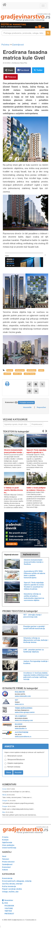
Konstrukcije (7, 878)
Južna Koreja (30, 374)
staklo (41, 370)
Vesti (4, 856)
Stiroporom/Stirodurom (16, 760)
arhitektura (31, 370)
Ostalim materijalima (15, 763)
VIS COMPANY (21, 716)
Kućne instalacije (9, 886)
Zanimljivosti (18, 44)
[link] (25, 17)
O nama (5, 837)
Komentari (9, 784)
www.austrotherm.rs (23, 737)
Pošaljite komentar (27, 403)
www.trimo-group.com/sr (25, 712)
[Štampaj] (7, 383)
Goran (4, 789)
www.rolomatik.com (23, 696)
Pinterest (11, 77)
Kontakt (5, 840)
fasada (9, 370)
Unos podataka (8, 845)
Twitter (39, 70)
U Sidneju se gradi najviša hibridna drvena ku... (13, 490)
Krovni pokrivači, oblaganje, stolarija (16, 881)
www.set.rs (19, 704)
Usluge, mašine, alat (10, 892)
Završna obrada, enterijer (12, 884)
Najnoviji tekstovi (11, 555)
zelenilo (7, 374)
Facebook (24, 70)
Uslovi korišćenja (9, 848)
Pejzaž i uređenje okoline (12, 889)
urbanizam (20, 370)
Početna (5, 44)
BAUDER (18, 724)
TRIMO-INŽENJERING (23, 708)
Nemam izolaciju (13, 767)
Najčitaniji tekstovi (30, 555)
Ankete (5, 870)
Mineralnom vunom (14, 756)
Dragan (5, 800)
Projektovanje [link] (37, 424)
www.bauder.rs (21, 728)
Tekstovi (5, 859)
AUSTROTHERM (21, 732)
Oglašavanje (7, 842)
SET (16, 700)
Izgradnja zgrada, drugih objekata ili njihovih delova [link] (17, 424)
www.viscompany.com (24, 720)
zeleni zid (17, 374)
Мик (4, 812)
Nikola (4, 795)
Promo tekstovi (8, 862)
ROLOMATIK (20, 692)
